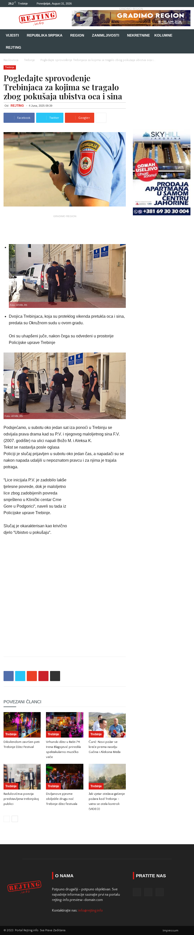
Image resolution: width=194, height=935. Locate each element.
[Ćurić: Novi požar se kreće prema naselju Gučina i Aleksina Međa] (107, 725)
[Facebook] (170, 3)
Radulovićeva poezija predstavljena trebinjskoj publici (21, 799)
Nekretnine (138, 35)
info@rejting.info (90, 911)
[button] (184, 35)
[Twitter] (178, 3)
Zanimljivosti (105, 35)
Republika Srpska (44, 35)
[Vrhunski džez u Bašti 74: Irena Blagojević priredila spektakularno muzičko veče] (64, 725)
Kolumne (163, 35)
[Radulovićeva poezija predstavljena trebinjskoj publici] (22, 776)
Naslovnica (11, 60)
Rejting (13, 47)
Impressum (170, 930)
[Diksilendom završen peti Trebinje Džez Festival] (22, 725)
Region (77, 35)
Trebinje (29, 60)
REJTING (17, 105)
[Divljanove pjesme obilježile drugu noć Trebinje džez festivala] (64, 776)
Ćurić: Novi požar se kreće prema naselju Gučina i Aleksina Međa (104, 747)
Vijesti (12, 35)
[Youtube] (186, 3)
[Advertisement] (65, 227)
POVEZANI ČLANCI (22, 701)
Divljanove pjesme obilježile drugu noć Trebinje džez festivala (61, 799)
